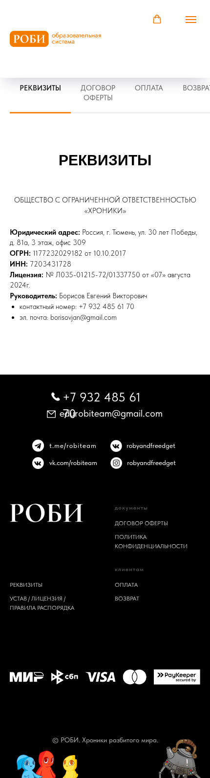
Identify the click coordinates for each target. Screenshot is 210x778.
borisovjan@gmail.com (83, 317)
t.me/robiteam (73, 445)
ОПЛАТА (126, 584)
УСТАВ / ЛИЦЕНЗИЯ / (37, 598)
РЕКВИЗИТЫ (26, 584)
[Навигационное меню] (194, 39)
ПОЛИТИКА (131, 536)
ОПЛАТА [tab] (149, 88)
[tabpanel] (105, 158)
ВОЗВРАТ (127, 598)
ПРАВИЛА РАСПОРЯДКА (42, 607)
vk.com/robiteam (73, 463)
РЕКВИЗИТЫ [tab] (40, 88)
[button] (157, 19)
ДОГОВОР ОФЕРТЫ (141, 523)
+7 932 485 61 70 (106, 306)
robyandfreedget (150, 445)
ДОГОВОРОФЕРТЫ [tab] (98, 93)
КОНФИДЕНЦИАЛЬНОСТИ (151, 546)
